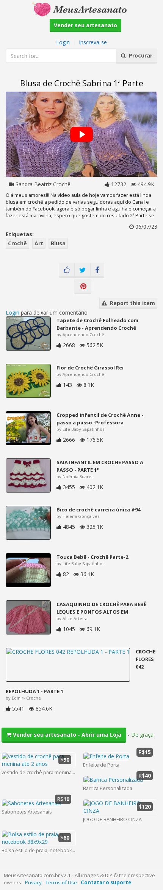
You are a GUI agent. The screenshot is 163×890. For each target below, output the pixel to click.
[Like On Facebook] (67, 270)
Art (38, 243)
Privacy (33, 882)
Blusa (58, 243)
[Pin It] (82, 286)
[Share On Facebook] (97, 270)
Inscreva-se (93, 42)
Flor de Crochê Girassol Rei (90, 367)
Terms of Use (61, 882)
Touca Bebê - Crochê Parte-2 (92, 556)
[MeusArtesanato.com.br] (81, 9)
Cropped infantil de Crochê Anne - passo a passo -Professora (99, 418)
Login (63, 42)
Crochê (17, 243)
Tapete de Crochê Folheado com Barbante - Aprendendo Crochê (97, 324)
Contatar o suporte (106, 882)
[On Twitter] (82, 270)
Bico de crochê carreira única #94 (98, 509)
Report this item (131, 303)
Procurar (139, 55)
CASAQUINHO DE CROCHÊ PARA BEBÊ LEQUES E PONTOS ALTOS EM (101, 608)
